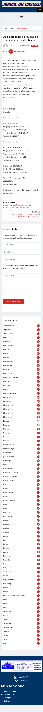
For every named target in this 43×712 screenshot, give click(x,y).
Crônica (6, 369)
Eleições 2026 (8, 413)
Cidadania (6, 349)
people (5, 536)
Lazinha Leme (13, 46)
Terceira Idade (8, 627)
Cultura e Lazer (8, 373)
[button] (21, 17)
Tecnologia (7, 623)
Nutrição (6, 524)
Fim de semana (8, 445)
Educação (6, 401)
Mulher (5, 488)
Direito (5, 389)
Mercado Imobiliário (10, 480)
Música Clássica (9, 500)
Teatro (5, 619)
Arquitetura (7, 330)
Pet (4, 540)
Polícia (5, 544)
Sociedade (7, 611)
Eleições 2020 (8, 405)
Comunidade (7, 365)
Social (5, 607)
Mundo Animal (8, 492)
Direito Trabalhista (9, 393)
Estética (6, 429)
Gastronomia (7, 453)
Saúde (5, 576)
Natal (5, 504)
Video (5, 639)
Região (5, 564)
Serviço (5, 588)
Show (5, 603)
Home (5, 28)
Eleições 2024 (8, 409)
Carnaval (6, 341)
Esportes (6, 425)
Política (5, 548)
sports (5, 615)
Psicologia (6, 556)
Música (5, 496)
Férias (5, 437)
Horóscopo (7, 461)
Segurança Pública (9, 580)
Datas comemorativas (11, 377)
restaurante (7, 572)
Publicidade (7, 560)
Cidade (11, 28)
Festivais (6, 441)
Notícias (6, 520)
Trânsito (6, 631)
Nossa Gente (8, 516)
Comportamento (8, 361)
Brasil (5, 338)
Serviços (6, 592)
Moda (5, 484)
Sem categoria (8, 584)
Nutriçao (6, 528)
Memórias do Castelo (10, 472)
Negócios (6, 512)
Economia (6, 397)
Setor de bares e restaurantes (14, 596)
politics (5, 552)
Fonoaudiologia (8, 449)
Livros (5, 465)
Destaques (7, 385)
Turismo (6, 635)
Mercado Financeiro (10, 476)
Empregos (6, 421)
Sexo (5, 600)
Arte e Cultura (8, 334)
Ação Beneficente (9, 326)
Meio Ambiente (8, 469)
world (5, 643)
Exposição (7, 433)
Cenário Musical (9, 345)
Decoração (7, 381)
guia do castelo (8, 457)
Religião (6, 568)
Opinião (6, 532)
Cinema (6, 357)
